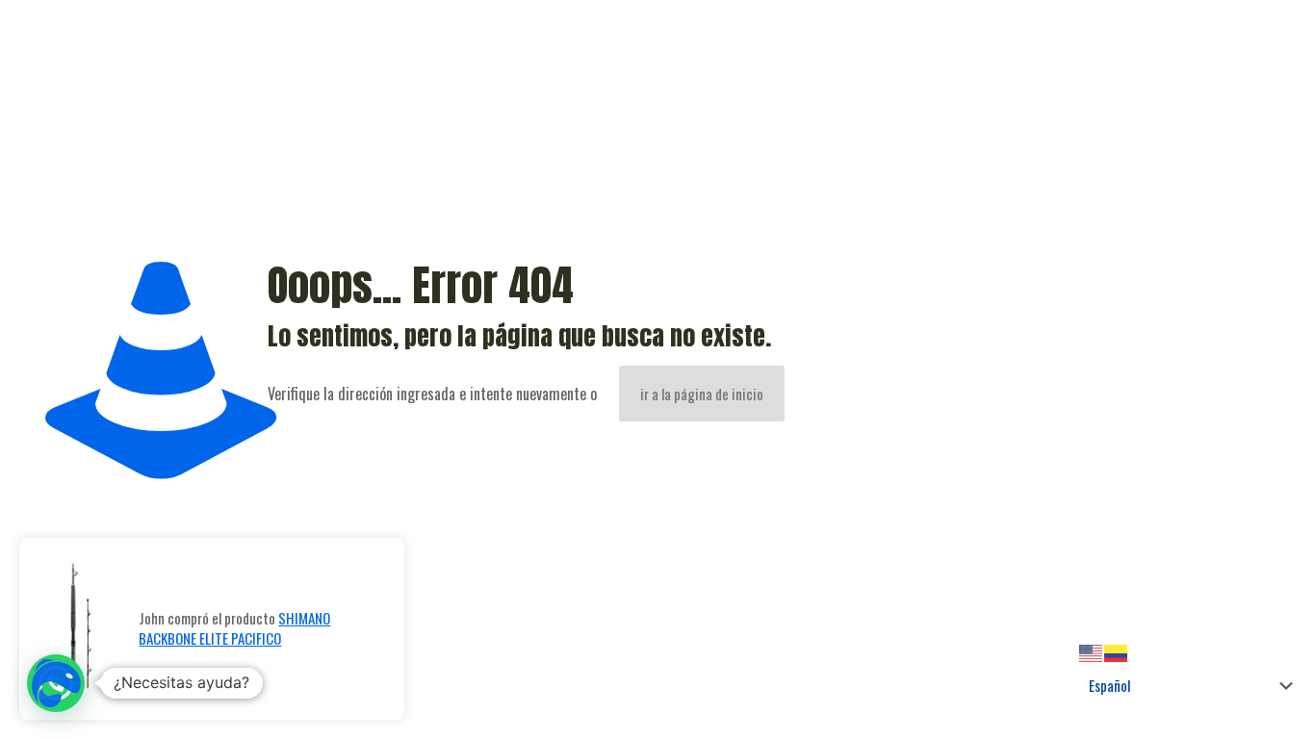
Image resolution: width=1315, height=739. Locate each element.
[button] (56, 683)
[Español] (1116, 650)
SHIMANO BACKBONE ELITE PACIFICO (234, 628)
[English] (1091, 650)
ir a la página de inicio (701, 393)
